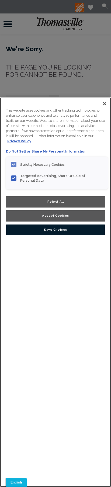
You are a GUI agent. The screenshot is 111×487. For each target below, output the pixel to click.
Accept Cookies (55, 215)
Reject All (55, 201)
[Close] (104, 104)
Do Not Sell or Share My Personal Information (46, 151)
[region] (55, 292)
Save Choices (55, 230)
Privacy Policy (19, 141)
